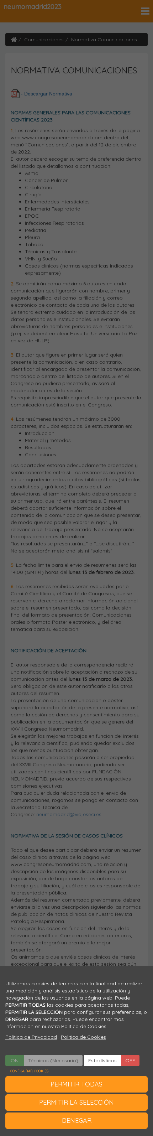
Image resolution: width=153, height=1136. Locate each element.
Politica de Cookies (83, 1037)
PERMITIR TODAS (76, 1084)
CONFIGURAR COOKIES (29, 1071)
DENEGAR (76, 1120)
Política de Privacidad (31, 1037)
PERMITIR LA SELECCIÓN (76, 1102)
